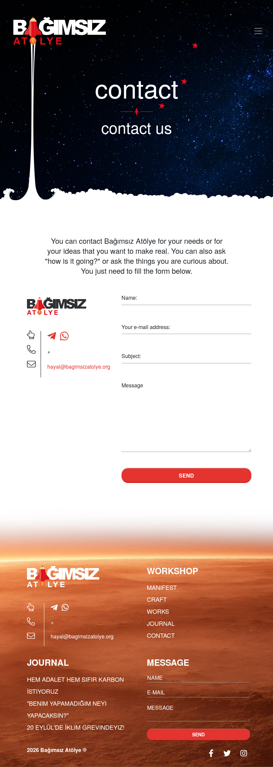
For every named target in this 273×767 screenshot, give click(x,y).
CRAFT (157, 599)
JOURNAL (161, 623)
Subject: (131, 356)
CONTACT (161, 635)
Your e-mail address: (146, 327)
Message (132, 385)
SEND (186, 475)
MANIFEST (162, 587)
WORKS (158, 611)
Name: (129, 297)
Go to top (251, 752)
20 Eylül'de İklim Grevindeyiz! (76, 727)
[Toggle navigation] (258, 31)
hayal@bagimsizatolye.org (78, 366)
